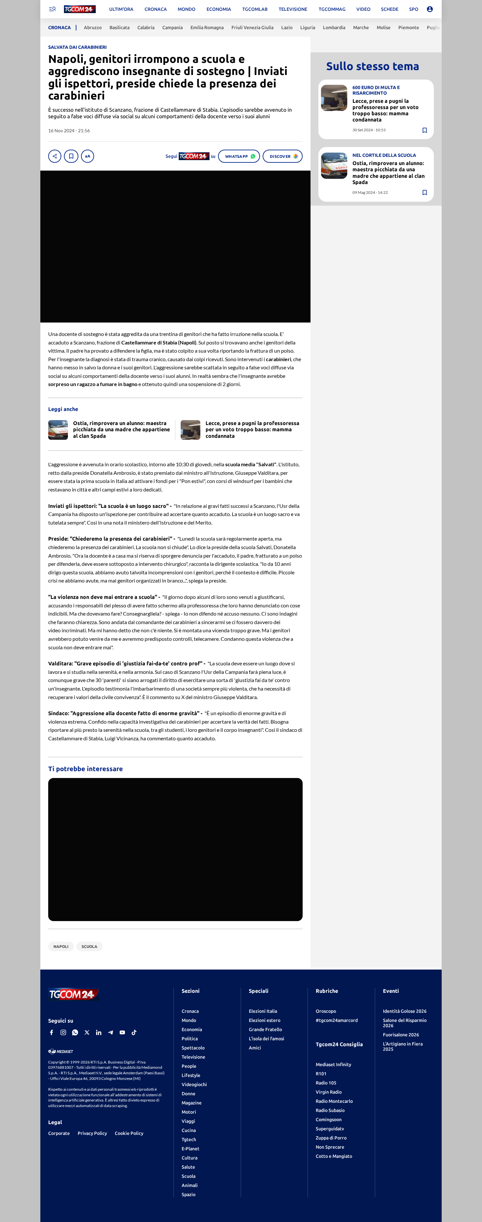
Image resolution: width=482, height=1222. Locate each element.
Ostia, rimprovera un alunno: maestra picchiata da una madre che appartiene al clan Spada (388, 172)
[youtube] (122, 1032)
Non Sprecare (330, 1147)
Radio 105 (326, 1082)
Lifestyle (191, 1075)
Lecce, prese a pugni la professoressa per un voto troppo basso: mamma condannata (385, 110)
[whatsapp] (75, 1032)
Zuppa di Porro (331, 1137)
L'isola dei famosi (266, 1038)
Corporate (59, 1133)
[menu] (52, 9)
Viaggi (188, 1121)
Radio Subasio (330, 1110)
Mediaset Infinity (333, 1064)
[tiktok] (134, 1032)
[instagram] (63, 1032)
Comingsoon (329, 1119)
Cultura (189, 1157)
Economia (192, 1029)
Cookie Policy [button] (129, 1133)
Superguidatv (330, 1128)
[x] (87, 1032)
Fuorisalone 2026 (401, 1034)
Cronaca (190, 1011)
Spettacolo (193, 1047)
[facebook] (51, 1032)
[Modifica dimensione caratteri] (87, 156)
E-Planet (190, 1148)
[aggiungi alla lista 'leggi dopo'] (71, 156)
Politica (190, 1038)
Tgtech (189, 1139)
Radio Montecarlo (334, 1101)
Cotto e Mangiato (334, 1156)
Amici (255, 1047)
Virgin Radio (329, 1092)
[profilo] (430, 9)
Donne (188, 1093)
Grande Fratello (265, 1029)
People (189, 1066)
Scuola (188, 1176)
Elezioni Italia (263, 1011)
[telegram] (110, 1032)
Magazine (192, 1102)
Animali (190, 1185)
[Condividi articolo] (54, 156)
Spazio (188, 1194)
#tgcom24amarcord (337, 1020)
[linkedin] (98, 1032)
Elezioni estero (264, 1020)
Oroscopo (326, 1011)
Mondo (189, 1020)
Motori (189, 1112)
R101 (321, 1073)
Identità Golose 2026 (405, 1011)
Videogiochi (194, 1084)
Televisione (193, 1057)
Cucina (189, 1130)
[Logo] (80, 9)
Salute (188, 1167)
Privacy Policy (92, 1133)
